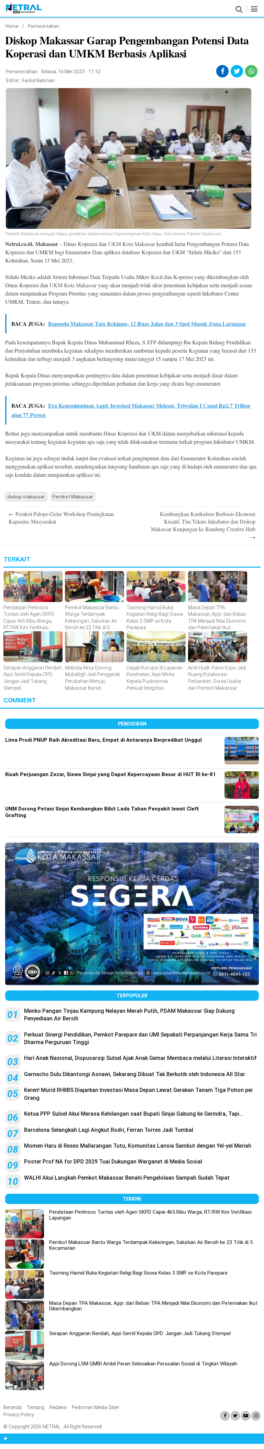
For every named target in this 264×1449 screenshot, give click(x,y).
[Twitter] (235, 1416)
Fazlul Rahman (38, 80)
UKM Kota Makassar (131, 243)
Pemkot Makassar (73, 497)
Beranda (12, 1407)
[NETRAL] (24, 12)
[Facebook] (225, 1416)
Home (12, 26)
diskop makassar (26, 497)
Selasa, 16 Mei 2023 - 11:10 (70, 71)
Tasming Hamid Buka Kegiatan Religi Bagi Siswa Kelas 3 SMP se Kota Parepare (138, 1273)
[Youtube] (245, 1416)
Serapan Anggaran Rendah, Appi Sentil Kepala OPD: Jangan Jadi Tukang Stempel (140, 1333)
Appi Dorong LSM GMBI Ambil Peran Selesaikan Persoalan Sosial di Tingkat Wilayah (143, 1364)
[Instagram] (256, 1416)
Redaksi (58, 1407)
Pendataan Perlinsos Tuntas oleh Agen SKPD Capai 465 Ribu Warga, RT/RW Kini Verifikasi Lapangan (150, 1215)
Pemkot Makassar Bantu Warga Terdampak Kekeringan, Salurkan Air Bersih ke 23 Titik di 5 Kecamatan (151, 1245)
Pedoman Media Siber (95, 1407)
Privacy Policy (18, 1414)
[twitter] (237, 71)
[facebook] (222, 71)
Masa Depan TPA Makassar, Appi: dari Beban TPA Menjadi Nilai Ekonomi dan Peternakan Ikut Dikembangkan (153, 1306)
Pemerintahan (43, 26)
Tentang (35, 1407)
